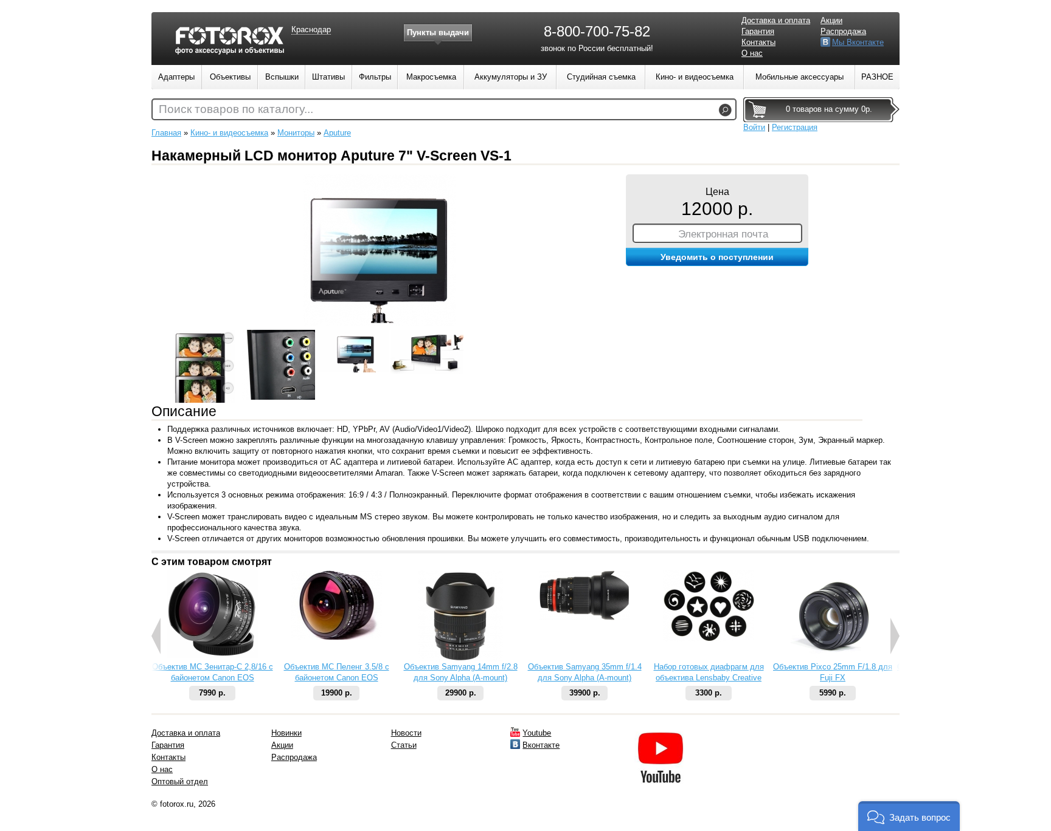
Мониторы (295, 132)
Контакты (758, 42)
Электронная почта (723, 234)
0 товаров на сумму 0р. (829, 109)
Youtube (536, 732)
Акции (831, 20)
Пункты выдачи (438, 32)
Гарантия (757, 31)
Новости (406, 732)
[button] (909, 816)
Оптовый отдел (179, 781)
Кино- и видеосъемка (229, 132)
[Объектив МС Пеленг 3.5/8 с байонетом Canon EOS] (336, 636)
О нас (752, 53)
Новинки (286, 732)
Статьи (404, 745)
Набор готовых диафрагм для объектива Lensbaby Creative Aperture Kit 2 (709, 677)
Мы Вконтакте (858, 42)
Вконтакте (541, 745)
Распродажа (843, 31)
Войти (754, 127)
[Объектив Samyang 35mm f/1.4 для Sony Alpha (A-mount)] (584, 617)
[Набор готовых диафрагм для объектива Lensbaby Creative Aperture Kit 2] (708, 638)
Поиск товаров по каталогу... (236, 109)
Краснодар (311, 29)
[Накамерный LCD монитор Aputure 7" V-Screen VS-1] (380, 323)
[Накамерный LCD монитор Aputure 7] (204, 366)
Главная (166, 132)
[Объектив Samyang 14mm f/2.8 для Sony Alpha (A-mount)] (460, 658)
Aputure (337, 132)
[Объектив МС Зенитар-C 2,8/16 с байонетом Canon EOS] (212, 655)
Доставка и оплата (775, 20)
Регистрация (794, 127)
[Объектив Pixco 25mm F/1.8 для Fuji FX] (832, 658)
